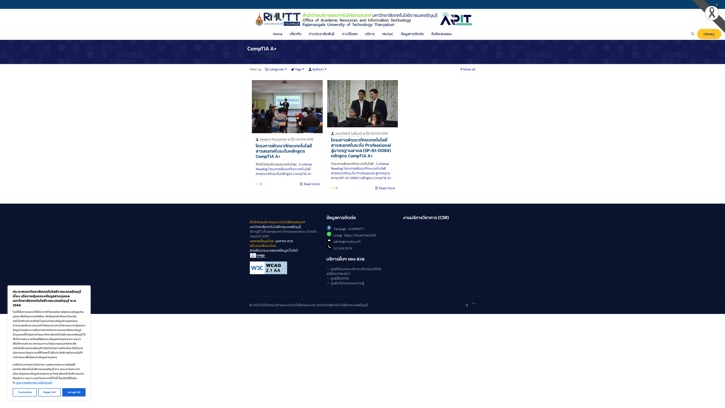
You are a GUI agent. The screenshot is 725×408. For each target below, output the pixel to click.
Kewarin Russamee (273, 139)
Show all (469, 69)
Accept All (74, 392)
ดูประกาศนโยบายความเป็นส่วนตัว (34, 383)
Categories (276, 69)
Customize (25, 392)
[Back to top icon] (473, 303)
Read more (312, 183)
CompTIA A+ (256, 56)
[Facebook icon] (466, 305)
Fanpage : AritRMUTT (349, 228)
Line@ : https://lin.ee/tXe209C (355, 235)
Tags (298, 69)
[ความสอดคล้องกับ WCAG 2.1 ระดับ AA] (286, 267)
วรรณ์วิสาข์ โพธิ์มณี (348, 133)
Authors (318, 69)
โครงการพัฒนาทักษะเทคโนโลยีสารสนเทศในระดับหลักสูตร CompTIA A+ (284, 151)
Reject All (49, 392)
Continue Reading (284, 169)
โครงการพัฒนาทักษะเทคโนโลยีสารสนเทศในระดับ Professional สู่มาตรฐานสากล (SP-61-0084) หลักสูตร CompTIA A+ (361, 148)
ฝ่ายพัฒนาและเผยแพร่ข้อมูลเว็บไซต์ (274, 250)
